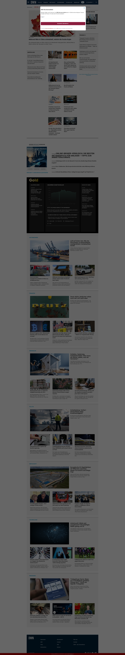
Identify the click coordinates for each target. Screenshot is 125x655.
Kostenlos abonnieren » (63, 23)
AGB (57, 28)
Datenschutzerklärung (49, 28)
